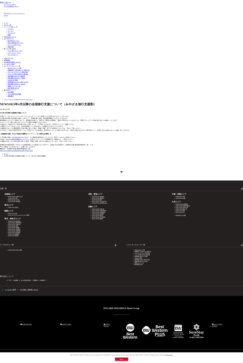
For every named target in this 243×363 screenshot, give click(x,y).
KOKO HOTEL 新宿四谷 (14, 221)
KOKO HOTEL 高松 (181, 198)
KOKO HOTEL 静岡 (97, 199)
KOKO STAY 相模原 (13, 235)
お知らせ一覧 (8, 58)
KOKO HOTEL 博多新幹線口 (183, 205)
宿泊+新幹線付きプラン (16, 43)
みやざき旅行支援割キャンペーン (17, 139)
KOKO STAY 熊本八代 (181, 209)
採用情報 (7, 60)
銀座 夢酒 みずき (13, 88)
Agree (121, 359)
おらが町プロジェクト (15, 51)
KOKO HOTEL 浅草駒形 (14, 230)
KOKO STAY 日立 (12, 213)
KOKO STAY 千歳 (12, 198)
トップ (6, 23)
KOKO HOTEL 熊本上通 (182, 207)
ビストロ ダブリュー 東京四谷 (18, 72)
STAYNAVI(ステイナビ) (20, 137)
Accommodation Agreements (26, 99)
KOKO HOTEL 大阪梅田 (98, 213)
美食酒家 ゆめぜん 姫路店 (16, 76)
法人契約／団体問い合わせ (29, 290)
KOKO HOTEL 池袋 (13, 226)
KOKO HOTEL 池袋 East (14, 224)
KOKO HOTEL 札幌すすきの (15, 196)
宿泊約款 (17, 99)
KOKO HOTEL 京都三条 (98, 209)
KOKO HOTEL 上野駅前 (14, 229)
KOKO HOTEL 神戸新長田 (98, 217)
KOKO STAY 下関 (180, 196)
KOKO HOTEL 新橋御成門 (15, 222)
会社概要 (11, 92)
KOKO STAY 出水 (180, 212)
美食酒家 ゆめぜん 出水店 (16, 84)
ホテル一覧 (7, 25)
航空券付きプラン (14, 41)
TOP (10, 280)
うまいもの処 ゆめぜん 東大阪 (18, 74)
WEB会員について (10, 37)
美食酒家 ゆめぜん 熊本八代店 (18, 82)
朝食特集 (11, 47)
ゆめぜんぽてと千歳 (14, 68)
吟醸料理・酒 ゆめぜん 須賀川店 (19, 70)
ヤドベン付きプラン (14, 45)
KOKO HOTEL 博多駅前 (182, 204)
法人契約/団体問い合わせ (12, 62)
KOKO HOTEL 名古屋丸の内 (99, 201)
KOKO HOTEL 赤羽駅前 (14, 232)
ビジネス (11, 29)
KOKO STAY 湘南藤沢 (14, 234)
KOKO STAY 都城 (180, 210)
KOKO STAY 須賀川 (13, 207)
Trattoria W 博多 (13, 80)
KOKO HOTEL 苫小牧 (13, 199)
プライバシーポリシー (9, 99)
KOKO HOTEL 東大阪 (97, 215)
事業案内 (11, 96)
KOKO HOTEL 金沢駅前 (98, 196)
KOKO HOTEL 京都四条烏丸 (99, 210)
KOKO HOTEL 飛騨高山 (98, 198)
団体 (9, 35)
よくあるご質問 (9, 64)
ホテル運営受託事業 (14, 94)
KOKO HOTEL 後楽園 (13, 227)
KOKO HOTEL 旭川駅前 (14, 201)
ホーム (6, 154)
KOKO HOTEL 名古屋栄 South (99, 203)
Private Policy (169, 355)
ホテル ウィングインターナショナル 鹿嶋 (18, 215)
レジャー (11, 31)
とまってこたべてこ (14, 53)
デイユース (11, 33)
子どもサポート (13, 55)
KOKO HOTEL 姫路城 (97, 218)
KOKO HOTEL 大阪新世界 (98, 212)
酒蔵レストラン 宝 (14, 86)
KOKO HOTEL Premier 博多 (15, 250)
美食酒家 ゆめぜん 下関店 (16, 78)
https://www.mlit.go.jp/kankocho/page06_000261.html (16, 150)
